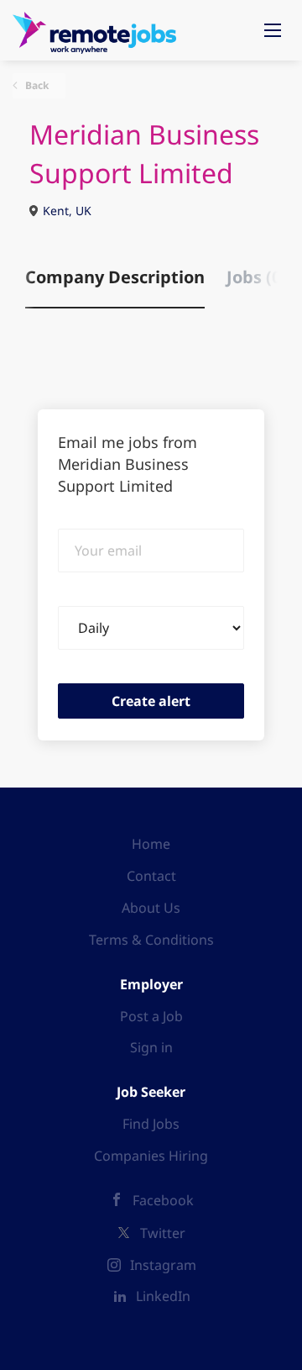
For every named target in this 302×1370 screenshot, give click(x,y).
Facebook (163, 1200)
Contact (151, 876)
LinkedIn (163, 1296)
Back (36, 85)
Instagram (163, 1265)
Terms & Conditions (151, 939)
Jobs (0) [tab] (256, 277)
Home (151, 844)
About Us (151, 907)
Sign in (151, 1047)
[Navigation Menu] (272, 30)
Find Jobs (151, 1123)
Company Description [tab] (115, 277)
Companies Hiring (151, 1155)
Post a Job (151, 1016)
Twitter (162, 1233)
